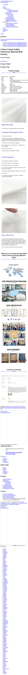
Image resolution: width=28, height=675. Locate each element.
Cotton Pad (8, 9)
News (4, 28)
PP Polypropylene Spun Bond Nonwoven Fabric (15, 406)
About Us (5, 29)
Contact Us (5, 30)
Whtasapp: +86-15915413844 (9, 495)
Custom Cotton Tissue (10, 25)
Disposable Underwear (10, 19)
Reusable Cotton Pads (12, 11)
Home (4, 6)
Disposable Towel (9, 13)
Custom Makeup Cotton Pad (11, 23)
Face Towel (10, 15)
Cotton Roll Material (10, 18)
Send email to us (4, 61)
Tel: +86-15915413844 (8, 494)
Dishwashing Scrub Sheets (11, 21)
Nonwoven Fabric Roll (5, 412)
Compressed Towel (10, 17)
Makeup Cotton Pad (7, 479)
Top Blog (5, 473)
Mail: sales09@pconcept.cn (8, 497)
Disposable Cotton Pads (13, 10)
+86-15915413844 (4, 2)
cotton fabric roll (4, 411)
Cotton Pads (11, 504)
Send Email (3, 506)
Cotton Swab (8, 12)
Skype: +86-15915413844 (8, 496)
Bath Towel (10, 16)
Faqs (4, 31)
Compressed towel (14, 503)
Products (5, 8)
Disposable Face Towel (5, 503)
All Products (16, 504)
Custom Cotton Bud (10, 24)
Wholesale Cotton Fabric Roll (12, 26)
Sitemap (22, 502)
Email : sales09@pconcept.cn (7, 1)
